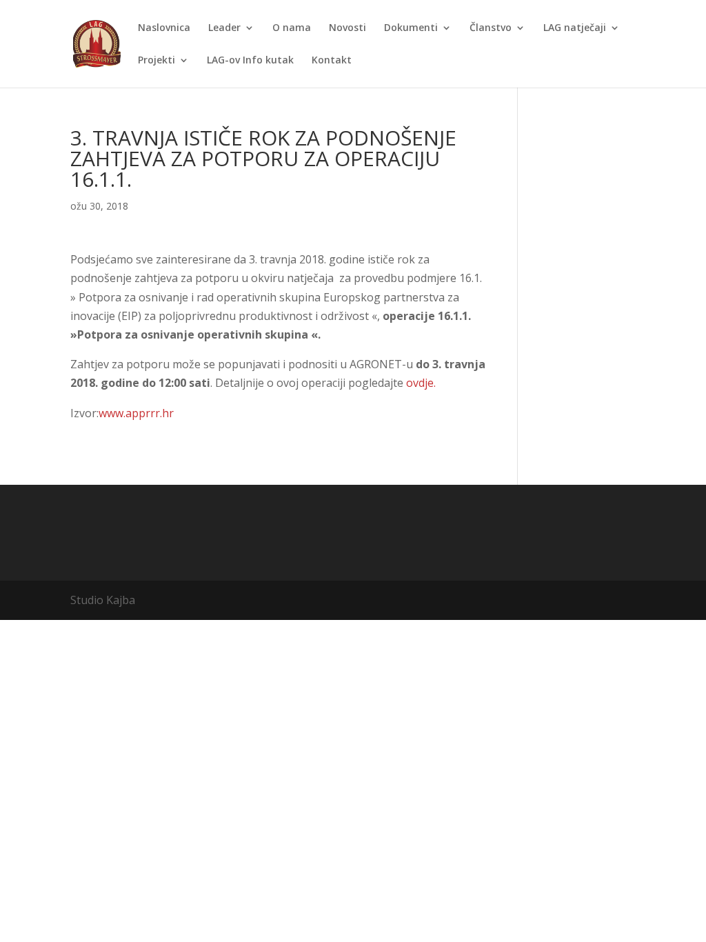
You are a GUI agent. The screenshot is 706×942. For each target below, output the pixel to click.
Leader (224, 28)
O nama (291, 28)
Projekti (156, 60)
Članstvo (491, 28)
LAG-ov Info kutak (250, 60)
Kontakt (332, 60)
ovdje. (421, 382)
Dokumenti (411, 28)
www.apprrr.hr (136, 413)
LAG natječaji (574, 28)
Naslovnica (164, 28)
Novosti (347, 28)
